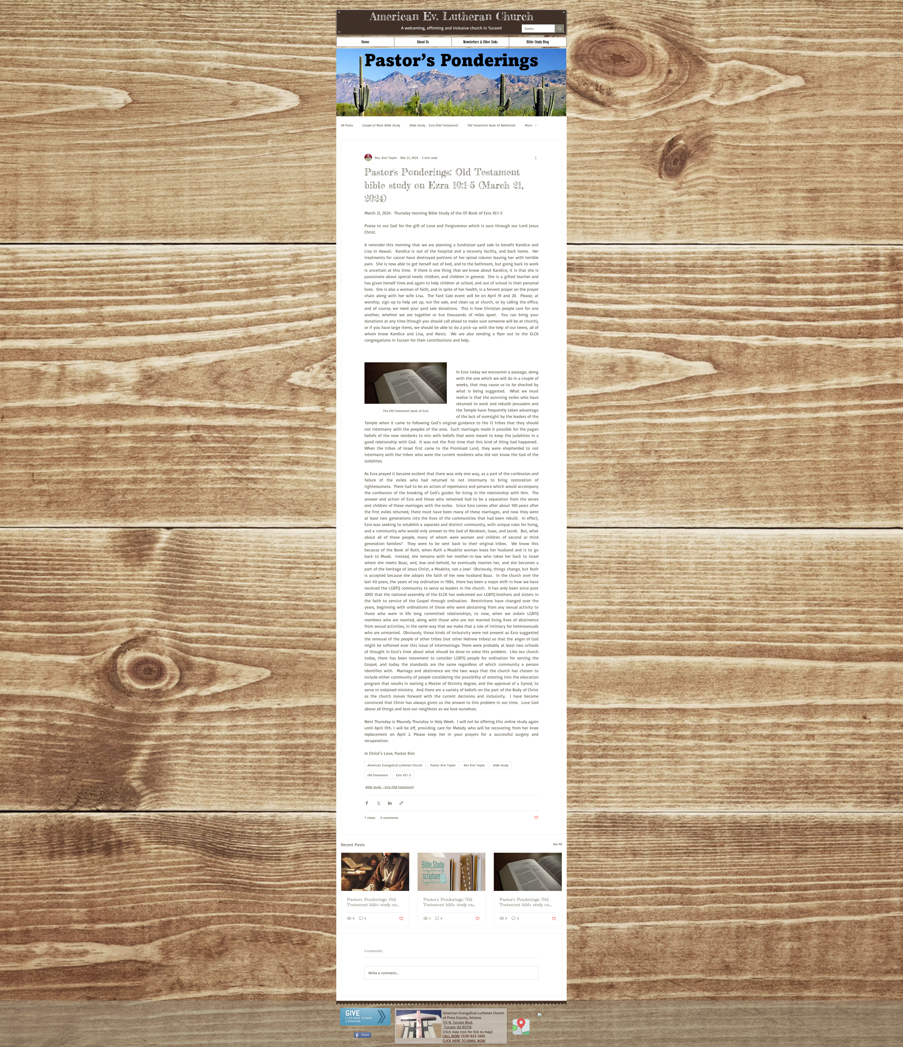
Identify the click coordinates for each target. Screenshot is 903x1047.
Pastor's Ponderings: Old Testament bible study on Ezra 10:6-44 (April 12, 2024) (374, 902)
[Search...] (559, 28)
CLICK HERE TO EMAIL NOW (464, 1040)
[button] (423, 42)
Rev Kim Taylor (474, 765)
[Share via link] (401, 803)
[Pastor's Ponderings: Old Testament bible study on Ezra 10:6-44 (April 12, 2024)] (375, 872)
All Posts (347, 125)
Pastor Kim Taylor (443, 765)
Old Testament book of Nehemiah (491, 125)
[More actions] (536, 157)
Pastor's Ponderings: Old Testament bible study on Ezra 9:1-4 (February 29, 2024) (524, 902)
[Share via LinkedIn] (390, 803)
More (528, 125)
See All (557, 844)
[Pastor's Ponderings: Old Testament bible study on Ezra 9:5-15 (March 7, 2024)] (452, 872)
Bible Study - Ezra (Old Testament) (434, 125)
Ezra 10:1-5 (403, 775)
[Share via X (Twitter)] (378, 803)
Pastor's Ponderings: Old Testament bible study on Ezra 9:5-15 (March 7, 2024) (450, 902)
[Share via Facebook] (366, 803)
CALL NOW (451, 1036)
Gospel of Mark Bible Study (381, 125)
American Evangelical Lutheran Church (395, 765)
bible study (500, 765)
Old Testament (378, 775)
